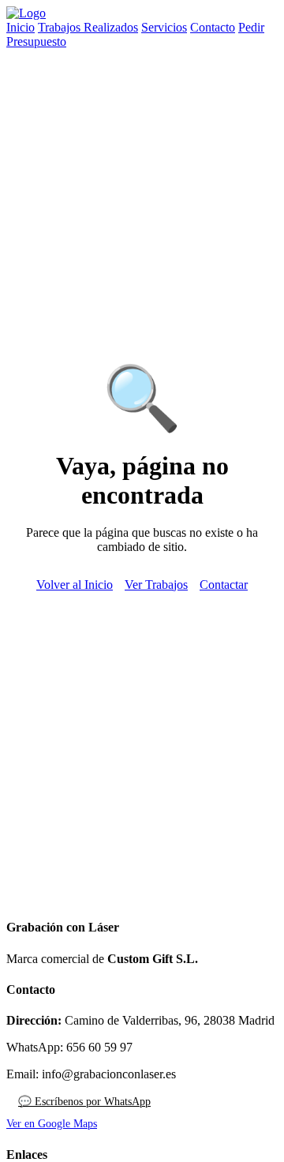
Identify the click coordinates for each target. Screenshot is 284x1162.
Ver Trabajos (156, 584)
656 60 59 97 (99, 1047)
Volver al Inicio (74, 584)
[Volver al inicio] (26, 13)
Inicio (20, 27)
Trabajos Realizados (88, 27)
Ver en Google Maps (51, 1124)
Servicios (164, 27)
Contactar (224, 584)
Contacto (212, 27)
